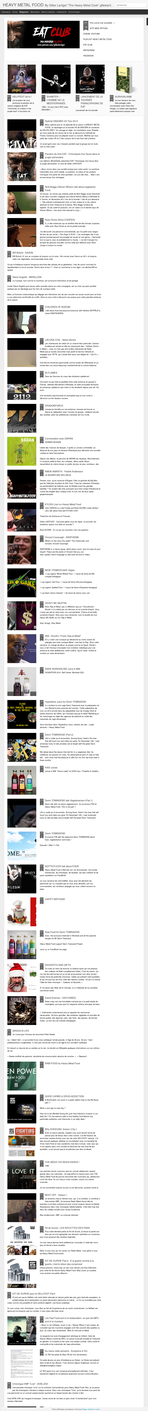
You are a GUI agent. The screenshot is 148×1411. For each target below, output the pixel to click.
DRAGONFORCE (54, 405)
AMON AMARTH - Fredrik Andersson (64, 471)
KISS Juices (51, 767)
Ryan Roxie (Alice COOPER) (60, 219)
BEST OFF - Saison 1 (56, 1195)
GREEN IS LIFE (20, 1030)
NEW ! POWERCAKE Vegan (60, 570)
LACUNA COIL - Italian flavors (60, 339)
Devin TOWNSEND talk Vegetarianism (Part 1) (69, 800)
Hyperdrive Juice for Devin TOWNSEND (65, 701)
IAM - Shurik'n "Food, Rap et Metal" (63, 636)
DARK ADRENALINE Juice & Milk (62, 668)
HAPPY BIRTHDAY (55, 899)
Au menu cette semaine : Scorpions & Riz (66, 1351)
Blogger (84, 1409)
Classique (5, 11)
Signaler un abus (94, 1409)
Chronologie (74, 11)
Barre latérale (48, 11)
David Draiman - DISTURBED (60, 997)
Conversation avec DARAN (59, 438)
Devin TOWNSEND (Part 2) (59, 734)
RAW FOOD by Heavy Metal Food (62, 1063)
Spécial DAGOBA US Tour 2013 (61, 121)
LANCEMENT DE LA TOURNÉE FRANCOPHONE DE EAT (92, 101)
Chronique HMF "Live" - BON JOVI (30, 1383)
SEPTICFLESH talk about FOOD (62, 866)
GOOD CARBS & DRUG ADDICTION (64, 1096)
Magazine (24, 11)
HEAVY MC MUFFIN (55, 603)
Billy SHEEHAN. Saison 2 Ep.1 (61, 1129)
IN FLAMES (51, 372)
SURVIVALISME (123, 96)
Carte (14, 11)
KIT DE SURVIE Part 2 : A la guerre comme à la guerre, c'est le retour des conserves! (69, 1262)
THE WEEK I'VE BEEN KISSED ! (62, 1162)
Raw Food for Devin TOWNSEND (62, 932)
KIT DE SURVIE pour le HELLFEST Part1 (34, 1293)
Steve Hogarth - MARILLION (26, 277)
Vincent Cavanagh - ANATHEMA (62, 537)
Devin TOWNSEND (55, 833)
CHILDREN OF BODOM (57, 307)
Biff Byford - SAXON (22, 252)
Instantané (61, 11)
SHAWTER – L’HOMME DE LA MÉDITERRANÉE (56, 100)
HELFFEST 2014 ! (22, 96)
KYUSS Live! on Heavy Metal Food (63, 504)
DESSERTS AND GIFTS (58, 965)
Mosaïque (35, 11)
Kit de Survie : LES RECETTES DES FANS (67, 1227)
